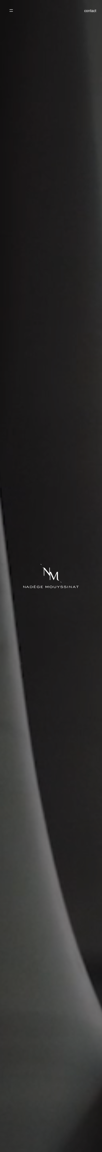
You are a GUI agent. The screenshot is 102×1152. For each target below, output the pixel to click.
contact (90, 10)
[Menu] (11, 10)
